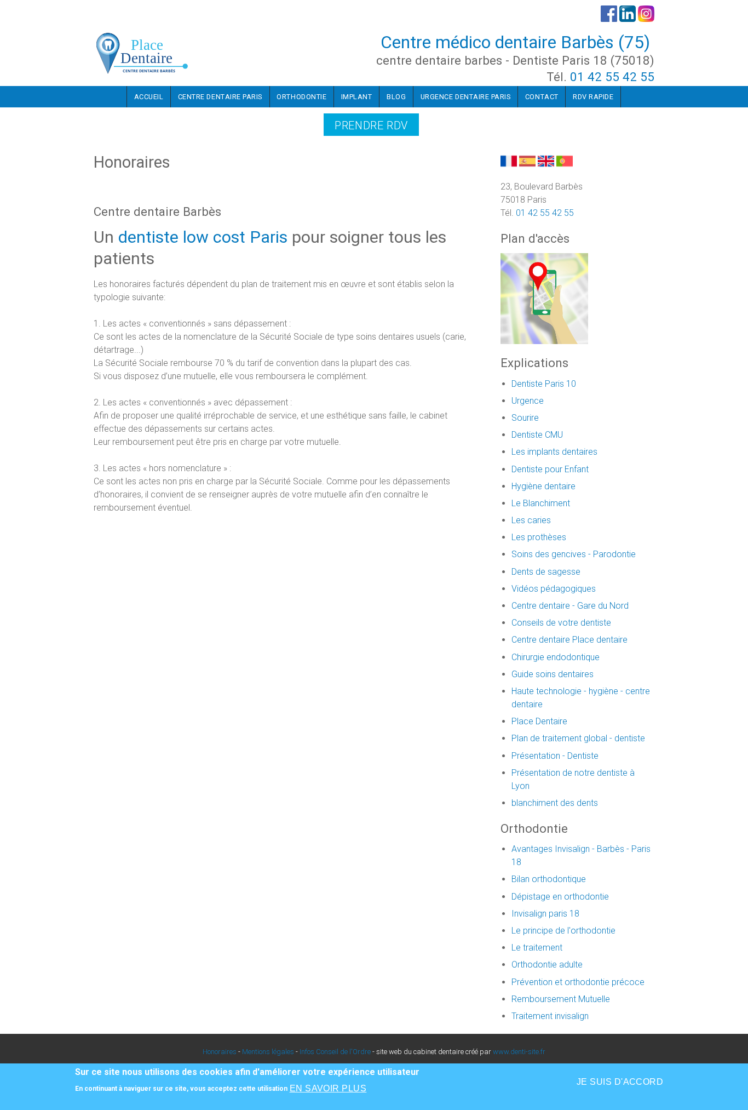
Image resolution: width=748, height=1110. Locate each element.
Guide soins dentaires (552, 674)
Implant (356, 97)
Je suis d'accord (620, 1081)
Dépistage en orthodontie (560, 896)
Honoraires (220, 1052)
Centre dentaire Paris (220, 97)
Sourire (525, 418)
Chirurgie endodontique (555, 657)
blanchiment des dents (554, 803)
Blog (396, 97)
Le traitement (536, 947)
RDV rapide (593, 97)
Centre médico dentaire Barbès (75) (515, 42)
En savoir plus (328, 1087)
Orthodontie (301, 97)
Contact (542, 97)
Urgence (527, 401)
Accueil (149, 97)
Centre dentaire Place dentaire (569, 639)
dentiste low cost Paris (202, 237)
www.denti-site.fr (519, 1052)
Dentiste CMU (537, 435)
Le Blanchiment (540, 503)
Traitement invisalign (550, 1016)
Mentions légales (268, 1052)
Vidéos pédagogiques (553, 588)
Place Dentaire (539, 721)
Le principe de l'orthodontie (563, 930)
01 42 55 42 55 (612, 77)
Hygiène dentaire (543, 486)
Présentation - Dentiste (555, 756)
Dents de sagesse (545, 572)
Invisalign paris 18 (545, 913)
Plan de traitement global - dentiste (578, 738)
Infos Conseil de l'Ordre (335, 1052)
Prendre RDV (371, 125)
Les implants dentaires (554, 452)
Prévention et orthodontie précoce (578, 982)
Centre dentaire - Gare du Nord (570, 605)
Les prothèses (538, 537)
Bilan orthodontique (548, 879)
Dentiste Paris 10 (543, 384)
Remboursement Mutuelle (560, 999)
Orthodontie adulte (547, 964)
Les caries (531, 520)
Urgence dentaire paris (466, 97)
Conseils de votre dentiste (561, 622)
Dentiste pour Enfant (550, 469)
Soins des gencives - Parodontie (573, 554)
